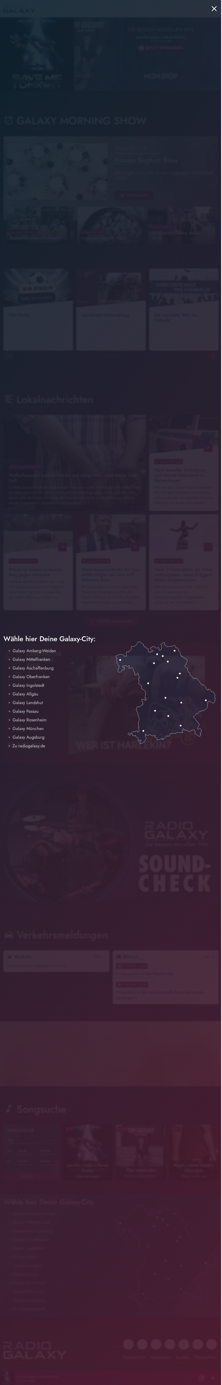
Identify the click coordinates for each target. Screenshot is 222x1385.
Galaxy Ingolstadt (28, 685)
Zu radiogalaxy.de (29, 746)
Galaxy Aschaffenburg (33, 668)
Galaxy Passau (26, 711)
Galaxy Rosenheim (30, 720)
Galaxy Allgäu (25, 694)
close (214, 8)
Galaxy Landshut (28, 703)
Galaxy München (28, 728)
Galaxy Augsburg (28, 737)
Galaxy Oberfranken (31, 677)
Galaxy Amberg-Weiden (34, 651)
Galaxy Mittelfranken (31, 659)
